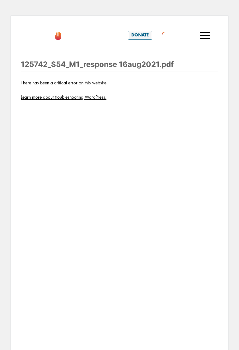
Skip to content (44, 24)
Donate (140, 35)
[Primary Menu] (205, 35)
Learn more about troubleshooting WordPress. (63, 97)
